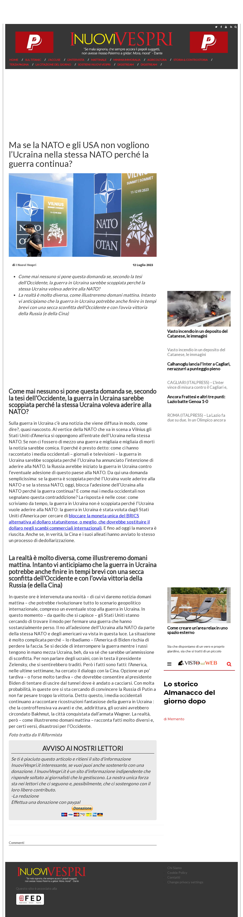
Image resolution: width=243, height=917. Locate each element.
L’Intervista (75, 59)
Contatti (173, 877)
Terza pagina (19, 64)
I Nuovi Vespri (26, 265)
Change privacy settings (185, 882)
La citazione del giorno (53, 64)
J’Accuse (54, 59)
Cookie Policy (177, 872)
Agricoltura (157, 59)
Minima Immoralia (126, 59)
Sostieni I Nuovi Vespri (94, 64)
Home (13, 59)
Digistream (125, 64)
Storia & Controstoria (190, 59)
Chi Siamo (174, 868)
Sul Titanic (33, 59)
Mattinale (99, 59)
